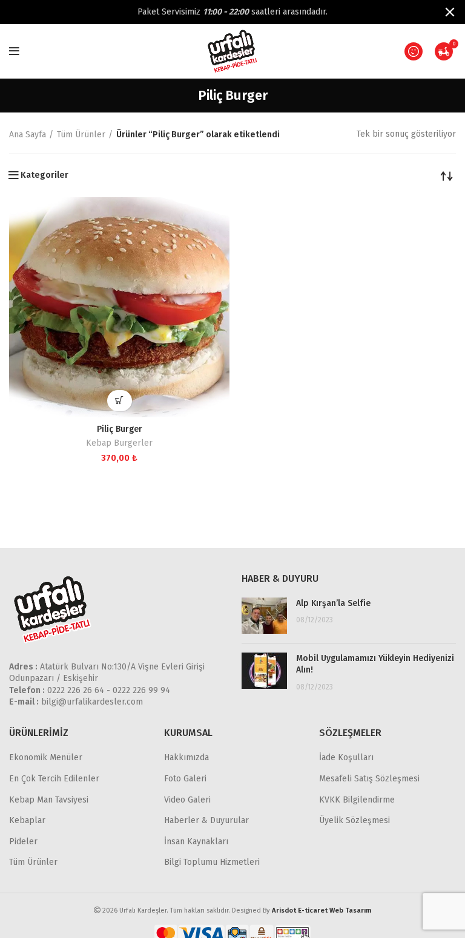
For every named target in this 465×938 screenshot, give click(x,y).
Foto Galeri (185, 779)
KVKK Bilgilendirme (357, 800)
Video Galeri (187, 800)
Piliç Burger (119, 429)
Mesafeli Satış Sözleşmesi (369, 779)
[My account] (413, 51)
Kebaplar (27, 820)
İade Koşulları (346, 757)
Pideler (23, 841)
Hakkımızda (186, 757)
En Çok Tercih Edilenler (54, 779)
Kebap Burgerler (119, 443)
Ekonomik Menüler (45, 757)
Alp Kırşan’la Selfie (333, 603)
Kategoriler (44, 175)
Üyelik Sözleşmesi (354, 820)
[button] (119, 400)
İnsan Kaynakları (196, 841)
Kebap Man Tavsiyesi (48, 800)
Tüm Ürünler (81, 134)
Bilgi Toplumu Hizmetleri (212, 862)
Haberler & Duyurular (206, 820)
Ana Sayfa (27, 134)
